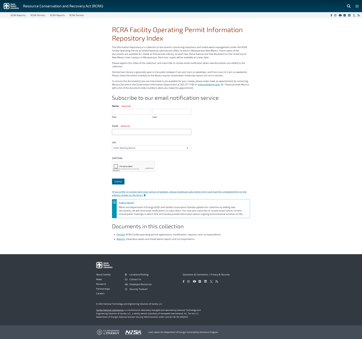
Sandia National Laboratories (110, 310)
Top (354, 335)
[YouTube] (340, 15)
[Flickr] (345, 15)
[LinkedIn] (350, 15)
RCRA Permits (76, 15)
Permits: (121, 234)
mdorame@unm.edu (209, 84)
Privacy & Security (220, 274)
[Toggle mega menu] (357, 6)
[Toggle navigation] (5, 15)
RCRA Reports (57, 15)
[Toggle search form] (349, 6)
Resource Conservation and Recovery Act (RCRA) (63, 6)
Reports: (121, 239)
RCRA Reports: (18, 15)
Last (154, 116)
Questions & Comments (195, 274)
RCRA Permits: (38, 15)
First (114, 116)
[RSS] (359, 15)
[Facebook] (331, 15)
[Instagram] (336, 15)
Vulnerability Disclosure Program (202, 332)
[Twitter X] (354, 15)
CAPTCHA (117, 158)
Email (121, 126)
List (114, 142)
